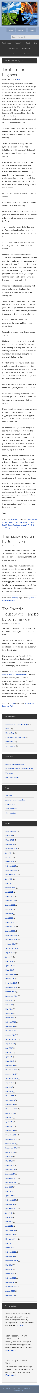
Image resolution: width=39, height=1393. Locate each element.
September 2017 (11, 1039)
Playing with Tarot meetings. (18, 1313)
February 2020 (10, 927)
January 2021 (10, 905)
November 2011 (11, 1239)
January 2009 (10, 1295)
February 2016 (10, 1100)
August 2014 (10, 1152)
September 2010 (11, 1261)
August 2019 (10, 953)
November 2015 (11, 1109)
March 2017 (9, 1061)
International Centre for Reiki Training (19, 768)
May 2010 (9, 1265)
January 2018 (10, 1026)
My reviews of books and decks (16, 724)
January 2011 (10, 1256)
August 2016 (10, 1083)
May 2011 (9, 1243)
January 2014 (10, 1174)
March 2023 (9, 861)
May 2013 (9, 1191)
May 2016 (9, 1091)
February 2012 (10, 1230)
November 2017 (11, 1031)
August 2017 (10, 1044)
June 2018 (9, 1005)
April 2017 (9, 1057)
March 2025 (9, 840)
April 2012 (9, 1226)
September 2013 (11, 1182)
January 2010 (10, 1282)
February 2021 (10, 900)
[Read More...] (22, 1325)
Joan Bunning (10, 804)
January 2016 (10, 1104)
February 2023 (10, 866)
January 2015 (10, 1130)
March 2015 (9, 1126)
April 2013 (9, 1195)
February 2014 (10, 1169)
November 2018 (11, 987)
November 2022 (11, 874)
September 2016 (11, 1078)
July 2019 (8, 957)
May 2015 (9, 1117)
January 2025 (10, 844)
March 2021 (9, 896)
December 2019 (11, 935)
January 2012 (10, 1234)
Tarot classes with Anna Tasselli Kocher (16, 1337)
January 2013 (10, 1204)
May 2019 (9, 961)
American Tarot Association (15, 800)
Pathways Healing (12, 777)
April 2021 (9, 892)
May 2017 (9, 1052)
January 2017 (10, 1065)
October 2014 (10, 1143)
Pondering (14, 519)
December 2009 (11, 1287)
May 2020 (9, 914)
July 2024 (8, 853)
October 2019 (10, 944)
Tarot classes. (10, 746)
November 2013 (11, 1178)
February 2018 (10, 1022)
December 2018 (11, 983)
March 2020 (9, 922)
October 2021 (10, 887)
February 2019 (10, 974)
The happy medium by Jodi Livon (18, 539)
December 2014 (11, 1135)
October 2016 (10, 1074)
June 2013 (9, 1187)
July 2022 (8, 879)
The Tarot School (11, 813)
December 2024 (11, 848)
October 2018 (10, 992)
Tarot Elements (11, 808)
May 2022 (9, 883)
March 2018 (9, 1018)
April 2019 (9, 966)
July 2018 (8, 1000)
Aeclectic (8, 795)
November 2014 (11, 1139)
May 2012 (9, 1221)
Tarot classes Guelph (20, 525)
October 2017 (10, 1035)
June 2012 (9, 1217)
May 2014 (9, 1161)
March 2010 (9, 1274)
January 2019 (10, 979)
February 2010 (10, 1278)
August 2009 (10, 1291)
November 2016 (11, 1070)
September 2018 (11, 996)
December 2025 (11, 831)
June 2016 (9, 1087)
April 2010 (9, 1269)
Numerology (9, 733)
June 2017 (9, 1048)
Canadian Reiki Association (14, 764)
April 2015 (9, 1122)
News (13, 703)
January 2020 (10, 931)
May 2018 (9, 1009)
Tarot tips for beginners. (13, 72)
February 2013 (10, 1200)
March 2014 (9, 1165)
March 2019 (9, 970)
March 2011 (9, 1247)
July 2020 (8, 909)
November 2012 (11, 1208)
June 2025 (9, 835)
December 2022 (11, 870)
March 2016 (9, 1096)
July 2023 (8, 857)
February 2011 (10, 1252)
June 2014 (9, 1156)
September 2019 (11, 948)
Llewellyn (9, 773)
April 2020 (9, 918)
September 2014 (11, 1148)
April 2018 (9, 1013)
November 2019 (11, 940)
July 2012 (8, 1213)
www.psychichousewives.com (14, 674)
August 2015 (10, 1113)
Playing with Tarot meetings (15, 737)
